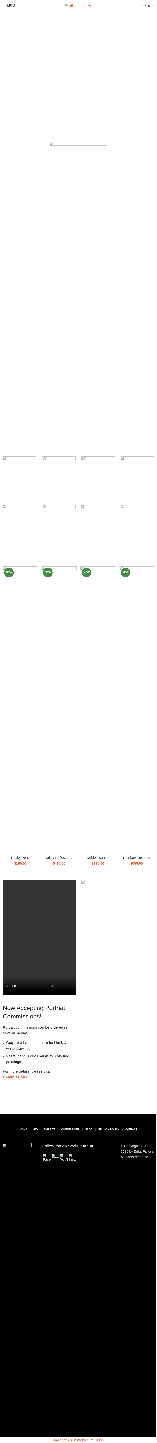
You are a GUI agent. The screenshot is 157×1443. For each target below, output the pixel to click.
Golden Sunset (98, 858)
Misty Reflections (59, 858)
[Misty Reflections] (59, 710)
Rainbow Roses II (136, 858)
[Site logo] (78, 5)
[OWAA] (19, 477)
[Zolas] (19, 526)
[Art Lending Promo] (117, 916)
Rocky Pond (20, 858)
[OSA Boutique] (59, 477)
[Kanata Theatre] (98, 526)
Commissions (15, 1077)
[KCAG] (98, 477)
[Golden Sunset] (97, 710)
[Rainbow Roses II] (136, 710)
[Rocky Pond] (20, 710)
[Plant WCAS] (137, 477)
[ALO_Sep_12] (137, 526)
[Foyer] (59, 526)
